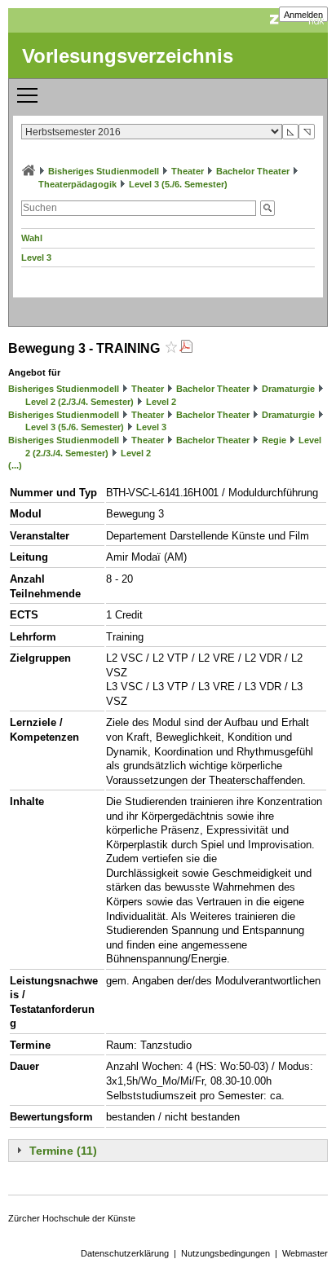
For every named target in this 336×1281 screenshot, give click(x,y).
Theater (187, 171)
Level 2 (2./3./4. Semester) (79, 402)
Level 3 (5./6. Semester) (178, 184)
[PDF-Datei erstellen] (185, 348)
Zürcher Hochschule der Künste (71, 1218)
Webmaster (305, 1253)
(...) (15, 465)
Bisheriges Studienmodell (103, 171)
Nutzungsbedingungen (225, 1253)
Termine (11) (63, 1150)
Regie (274, 440)
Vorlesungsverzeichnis (127, 56)
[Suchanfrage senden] (267, 208)
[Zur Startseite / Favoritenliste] (28, 171)
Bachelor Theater (253, 171)
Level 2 (161, 402)
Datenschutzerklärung (125, 1253)
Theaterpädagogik (77, 184)
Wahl (31, 238)
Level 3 (36, 257)
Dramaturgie (288, 389)
